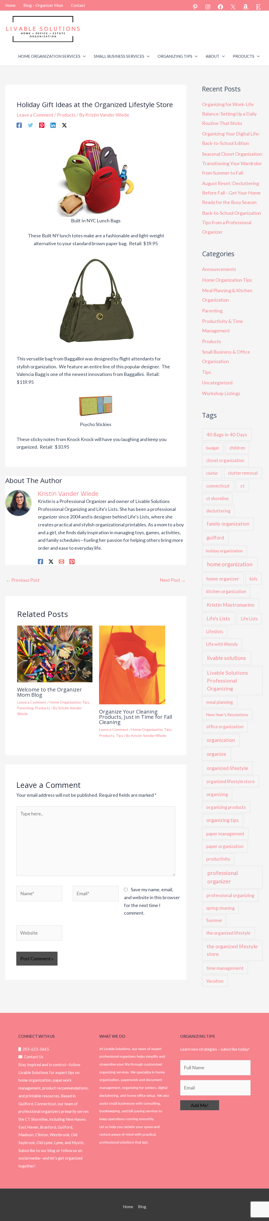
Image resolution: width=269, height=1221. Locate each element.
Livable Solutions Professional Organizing (227, 680)
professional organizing (230, 895)
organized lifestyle (227, 768)
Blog (142, 1206)
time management (225, 968)
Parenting (25, 708)
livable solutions (226, 658)
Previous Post (23, 580)
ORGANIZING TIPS (175, 56)
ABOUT (212, 56)
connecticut (218, 486)
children (237, 447)
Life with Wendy (222, 644)
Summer (214, 920)
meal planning (219, 702)
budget (212, 447)
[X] (233, 7)
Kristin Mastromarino (230, 605)
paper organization (225, 846)
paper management (225, 833)
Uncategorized (217, 382)
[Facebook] (220, 7)
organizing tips (222, 820)
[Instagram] (208, 7)
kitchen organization (226, 591)
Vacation (215, 981)
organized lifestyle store (230, 781)
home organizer (222, 578)
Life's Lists (218, 618)
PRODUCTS (243, 56)
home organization (229, 564)
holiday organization (224, 550)
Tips (119, 735)
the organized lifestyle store (232, 950)
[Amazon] (245, 7)
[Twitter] (30, 125)
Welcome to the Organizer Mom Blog (49, 692)
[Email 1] (61, 561)
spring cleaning (220, 907)
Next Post (173, 580)
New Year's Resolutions (227, 714)
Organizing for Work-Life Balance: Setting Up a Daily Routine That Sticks (229, 113)
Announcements (219, 269)
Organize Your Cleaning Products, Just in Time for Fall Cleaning (135, 717)
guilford (215, 538)
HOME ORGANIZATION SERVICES (49, 56)
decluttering (218, 510)
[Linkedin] (53, 125)
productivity (218, 859)
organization (221, 740)
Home (10, 5)
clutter (212, 472)
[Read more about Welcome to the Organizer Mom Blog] (54, 653)
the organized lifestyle (228, 933)
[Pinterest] (195, 7)
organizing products (226, 807)
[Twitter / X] (64, 125)
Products (66, 115)
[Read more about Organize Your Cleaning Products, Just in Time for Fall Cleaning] (132, 664)
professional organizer (222, 876)
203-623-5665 (35, 1049)
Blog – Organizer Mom (43, 5)
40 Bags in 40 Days (226, 434)
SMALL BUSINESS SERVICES (119, 56)
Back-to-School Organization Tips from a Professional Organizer (231, 222)
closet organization (225, 460)
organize (216, 754)
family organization (228, 524)
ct (242, 486)
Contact (78, 5)
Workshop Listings (221, 393)
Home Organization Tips (69, 702)
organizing (217, 794)
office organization (225, 726)
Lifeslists (214, 631)
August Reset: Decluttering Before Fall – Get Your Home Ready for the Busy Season (231, 192)
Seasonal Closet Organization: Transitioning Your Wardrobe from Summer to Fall (232, 163)
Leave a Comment (35, 115)
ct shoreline (217, 498)
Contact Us (32, 1056)
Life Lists (249, 618)
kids (253, 578)
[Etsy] (258, 7)
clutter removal (243, 472)
